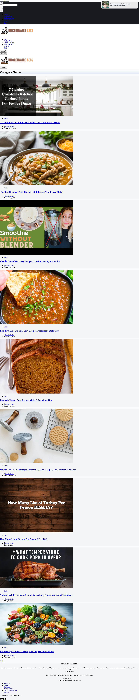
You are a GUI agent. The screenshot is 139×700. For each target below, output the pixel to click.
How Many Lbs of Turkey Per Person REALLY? (23, 539)
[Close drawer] (1, 11)
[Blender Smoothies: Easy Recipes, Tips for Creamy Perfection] (36, 254)
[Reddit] (5, 699)
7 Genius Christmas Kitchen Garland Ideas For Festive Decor (30, 122)
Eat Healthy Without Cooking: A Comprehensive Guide (27, 651)
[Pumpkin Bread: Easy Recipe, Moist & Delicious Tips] (36, 393)
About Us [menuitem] (7, 683)
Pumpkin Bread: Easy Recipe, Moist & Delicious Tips (26, 400)
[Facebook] (1, 699)
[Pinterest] (3, 699)
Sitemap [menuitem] (6, 692)
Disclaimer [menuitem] (7, 687)
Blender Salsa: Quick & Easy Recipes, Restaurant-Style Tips (29, 331)
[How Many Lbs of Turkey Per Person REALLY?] (36, 532)
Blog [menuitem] (5, 23)
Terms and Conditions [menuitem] (10, 690)
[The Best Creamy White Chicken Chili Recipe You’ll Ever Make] (36, 185)
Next (1, 662)
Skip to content (4, 1)
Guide (5, 118)
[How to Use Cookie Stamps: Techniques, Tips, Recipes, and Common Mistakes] (36, 462)
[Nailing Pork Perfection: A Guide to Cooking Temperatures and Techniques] (36, 588)
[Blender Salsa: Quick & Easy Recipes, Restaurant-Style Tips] (36, 323)
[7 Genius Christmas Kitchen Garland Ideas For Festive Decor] (36, 115)
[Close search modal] (1, 3)
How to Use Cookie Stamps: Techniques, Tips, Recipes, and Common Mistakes (38, 469)
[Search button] (1, 8)
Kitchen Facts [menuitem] (8, 16)
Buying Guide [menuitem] (8, 19)
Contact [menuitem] (6, 685)
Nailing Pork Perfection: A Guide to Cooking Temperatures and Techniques (36, 595)
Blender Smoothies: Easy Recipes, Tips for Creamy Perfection (30, 261)
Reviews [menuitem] (6, 21)
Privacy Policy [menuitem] (8, 689)
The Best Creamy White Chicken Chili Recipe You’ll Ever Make (31, 192)
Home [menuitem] (5, 14)
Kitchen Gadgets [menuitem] (9, 18)
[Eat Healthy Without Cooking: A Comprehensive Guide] (36, 644)
